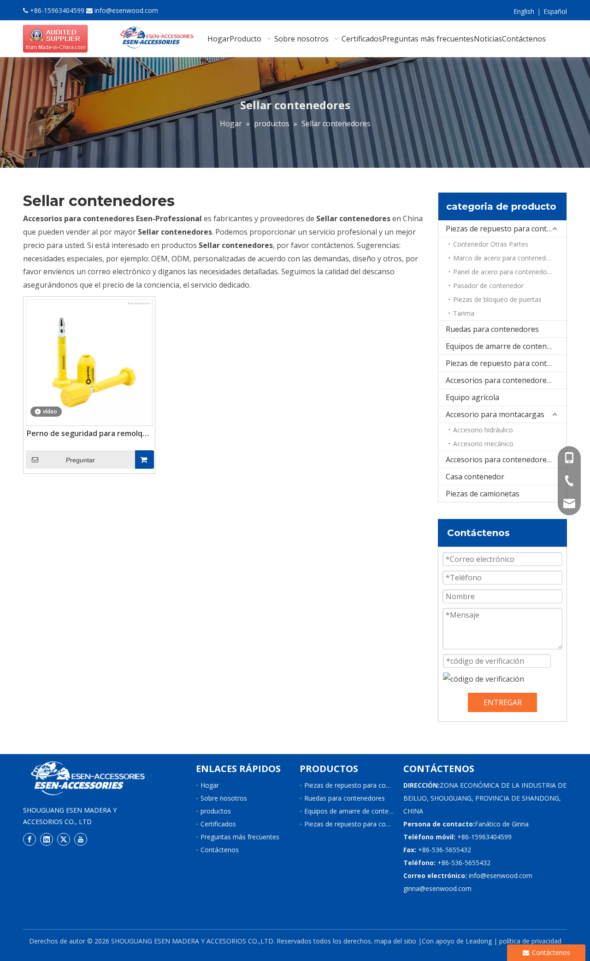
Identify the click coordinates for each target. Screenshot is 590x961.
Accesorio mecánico (483, 443)
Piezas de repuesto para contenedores (506, 229)
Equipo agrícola (472, 397)
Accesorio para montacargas (495, 414)
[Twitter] (63, 839)
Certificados (218, 824)
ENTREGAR (503, 702)
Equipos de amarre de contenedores (506, 346)
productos (216, 811)
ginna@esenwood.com (437, 888)
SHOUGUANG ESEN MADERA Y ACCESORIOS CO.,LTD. (193, 941)
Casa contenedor (475, 477)
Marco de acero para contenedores (506, 258)
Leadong (479, 941)
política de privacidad (530, 941)
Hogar (210, 785)
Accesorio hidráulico (483, 429)
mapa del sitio (395, 941)
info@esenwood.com (126, 10)
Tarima (463, 313)
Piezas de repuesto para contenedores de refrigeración (506, 363)
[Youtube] (80, 839)
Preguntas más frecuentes (240, 836)
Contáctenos (220, 849)
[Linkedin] (46, 839)
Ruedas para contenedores (492, 329)
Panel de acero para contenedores (504, 271)
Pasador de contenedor (488, 285)
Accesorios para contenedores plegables (506, 380)
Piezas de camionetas (482, 494)
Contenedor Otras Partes (490, 244)
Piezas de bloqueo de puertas (497, 299)
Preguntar (80, 460)
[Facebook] (29, 839)
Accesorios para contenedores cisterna (506, 459)
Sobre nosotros (224, 798)
